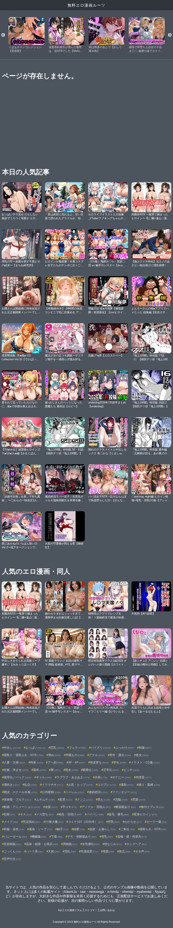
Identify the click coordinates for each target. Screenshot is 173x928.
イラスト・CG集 (145, 762)
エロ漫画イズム (73, 910)
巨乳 (57, 747)
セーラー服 (156, 821)
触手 (62, 829)
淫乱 (70, 851)
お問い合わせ (107, 910)
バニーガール (15, 836)
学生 (119, 762)
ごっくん (12, 851)
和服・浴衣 (14, 829)
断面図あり (126, 807)
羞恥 (127, 784)
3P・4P (76, 762)
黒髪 (138, 799)
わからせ (133, 821)
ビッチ (131, 769)
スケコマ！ (91, 910)
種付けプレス (152, 807)
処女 (142, 755)
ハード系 (34, 851)
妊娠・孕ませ (16, 769)
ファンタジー (124, 792)
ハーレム (74, 792)
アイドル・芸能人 (96, 807)
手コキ (69, 807)
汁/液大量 (54, 821)
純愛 (79, 829)
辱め (54, 755)
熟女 (71, 769)
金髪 (51, 807)
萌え (103, 799)
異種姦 (70, 844)
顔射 (9, 814)
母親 (108, 851)
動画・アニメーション (22, 807)
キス (25, 814)
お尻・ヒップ (80, 784)
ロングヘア (136, 844)
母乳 (107, 836)
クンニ (85, 799)
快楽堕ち (99, 762)
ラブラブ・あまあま (73, 777)
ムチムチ (45, 799)
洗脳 (121, 799)
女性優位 (90, 844)
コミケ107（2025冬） (85, 821)
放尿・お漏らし (102, 829)
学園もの (75, 755)
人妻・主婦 (14, 762)
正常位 (111, 769)
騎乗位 (90, 769)
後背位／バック (17, 777)
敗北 (124, 851)
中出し (12, 747)
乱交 (30, 784)
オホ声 (142, 851)
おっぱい (35, 747)
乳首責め (31, 821)
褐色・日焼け (70, 814)
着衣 (39, 769)
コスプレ (106, 784)
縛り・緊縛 (149, 784)
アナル (97, 755)
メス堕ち (45, 814)
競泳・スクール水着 (20, 792)
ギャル (44, 777)
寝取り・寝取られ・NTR (23, 755)
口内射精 (51, 792)
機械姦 (39, 836)
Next (170, 35)
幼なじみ (113, 844)
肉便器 (143, 777)
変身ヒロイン (145, 814)
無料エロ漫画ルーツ (86, 5)
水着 (101, 777)
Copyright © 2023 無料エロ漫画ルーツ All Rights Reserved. (86, 921)
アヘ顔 (55, 762)
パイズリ (101, 747)
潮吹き (11, 784)
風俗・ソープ (40, 829)
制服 (145, 747)
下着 (56, 836)
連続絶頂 (98, 792)
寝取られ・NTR (153, 829)
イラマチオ (52, 784)
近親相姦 (12, 844)
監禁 (65, 799)
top (60, 910)
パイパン (95, 814)
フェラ (77, 747)
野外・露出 (120, 755)
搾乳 (113, 821)
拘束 (36, 762)
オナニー (121, 777)
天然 (53, 851)
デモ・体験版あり (81, 836)
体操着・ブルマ (17, 799)
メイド (11, 821)
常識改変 (89, 851)
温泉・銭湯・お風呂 (42, 844)
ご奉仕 (127, 829)
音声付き (12, 858)
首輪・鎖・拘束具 (132, 836)
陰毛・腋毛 (119, 814)
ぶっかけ (124, 747)
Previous (3, 35)
